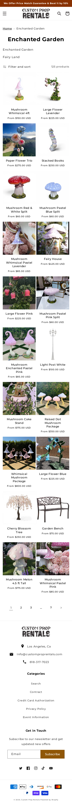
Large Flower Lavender (53, 111)
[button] (5, 13)
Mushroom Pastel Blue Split (53, 209)
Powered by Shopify (49, 800)
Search (36, 683)
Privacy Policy (36, 709)
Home (7, 28)
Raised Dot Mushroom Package (53, 422)
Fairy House (53, 259)
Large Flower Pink (19, 313)
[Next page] (61, 608)
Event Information (36, 717)
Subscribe (52, 754)
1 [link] (11, 607)
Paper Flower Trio (19, 160)
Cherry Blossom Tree (19, 530)
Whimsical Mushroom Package (19, 477)
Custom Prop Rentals (30, 800)
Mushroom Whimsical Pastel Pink (53, 583)
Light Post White (53, 364)
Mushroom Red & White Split (19, 209)
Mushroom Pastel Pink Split (53, 315)
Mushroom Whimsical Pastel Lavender (19, 262)
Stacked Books (53, 160)
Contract (36, 692)
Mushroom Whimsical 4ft (19, 111)
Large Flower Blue (52, 474)
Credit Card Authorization (36, 700)
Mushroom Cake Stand (19, 421)
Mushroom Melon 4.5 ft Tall (19, 581)
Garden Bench (53, 528)
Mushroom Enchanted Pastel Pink (19, 368)
